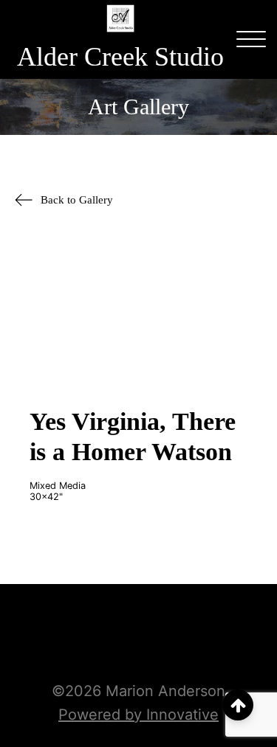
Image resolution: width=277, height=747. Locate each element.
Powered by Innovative (138, 714)
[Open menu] (251, 40)
